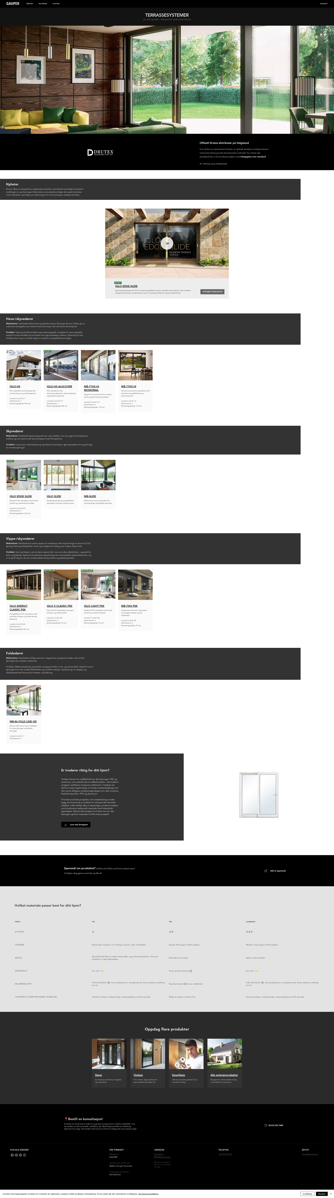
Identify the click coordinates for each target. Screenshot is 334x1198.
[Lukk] (330, 1194)
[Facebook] (12, 1155)
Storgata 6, (159, 1154)
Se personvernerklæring (148, 1194)
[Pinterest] (24, 1155)
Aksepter (322, 1194)
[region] (24, 379)
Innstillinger (307, 1194)
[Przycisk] (109, 1059)
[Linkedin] (16, 1155)
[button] (29, 3)
